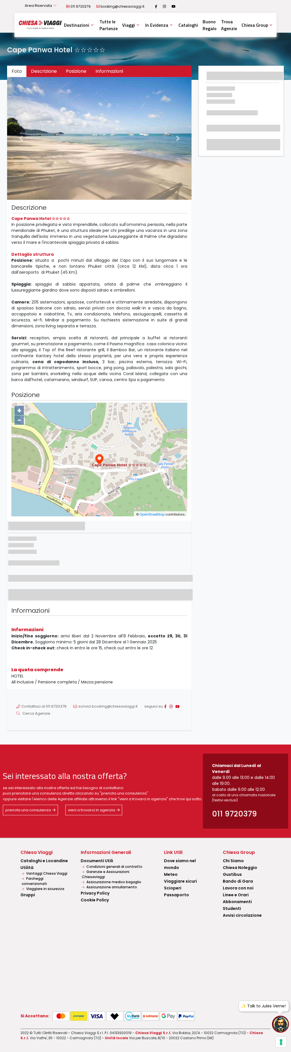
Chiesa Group (255, 25)
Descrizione (44, 71)
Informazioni (109, 71)
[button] (21, 138)
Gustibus (232, 874)
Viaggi (128, 25)
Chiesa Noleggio (240, 867)
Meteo (171, 874)
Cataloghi (188, 25)
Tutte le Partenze (108, 25)
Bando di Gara (238, 881)
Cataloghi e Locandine (44, 861)
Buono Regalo (210, 25)
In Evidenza (156, 25)
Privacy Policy (95, 893)
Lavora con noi (238, 888)
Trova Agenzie (229, 25)
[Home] (40, 24)
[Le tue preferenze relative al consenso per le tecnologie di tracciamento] (281, 1042)
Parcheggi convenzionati (34, 881)
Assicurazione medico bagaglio (113, 882)
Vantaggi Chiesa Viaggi (46, 873)
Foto (17, 71)
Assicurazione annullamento (111, 887)
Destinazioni (76, 25)
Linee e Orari (236, 895)
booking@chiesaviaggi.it (122, 6)
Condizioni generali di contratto (114, 866)
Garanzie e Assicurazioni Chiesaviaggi (105, 874)
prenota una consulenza (28, 810)
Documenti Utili (97, 861)
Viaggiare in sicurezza (44, 888)
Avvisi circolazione (242, 915)
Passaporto (176, 895)
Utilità (27, 867)
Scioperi (172, 888)
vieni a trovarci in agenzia (91, 810)
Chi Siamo (233, 861)
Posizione (76, 71)
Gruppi (27, 895)
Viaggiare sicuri (180, 881)
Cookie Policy (95, 900)
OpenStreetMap (152, 514)
